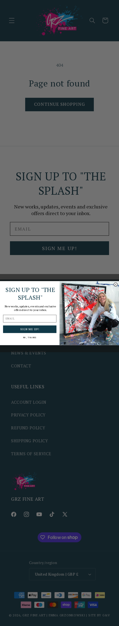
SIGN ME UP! (29, 329)
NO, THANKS (30, 337)
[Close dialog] (115, 284)
